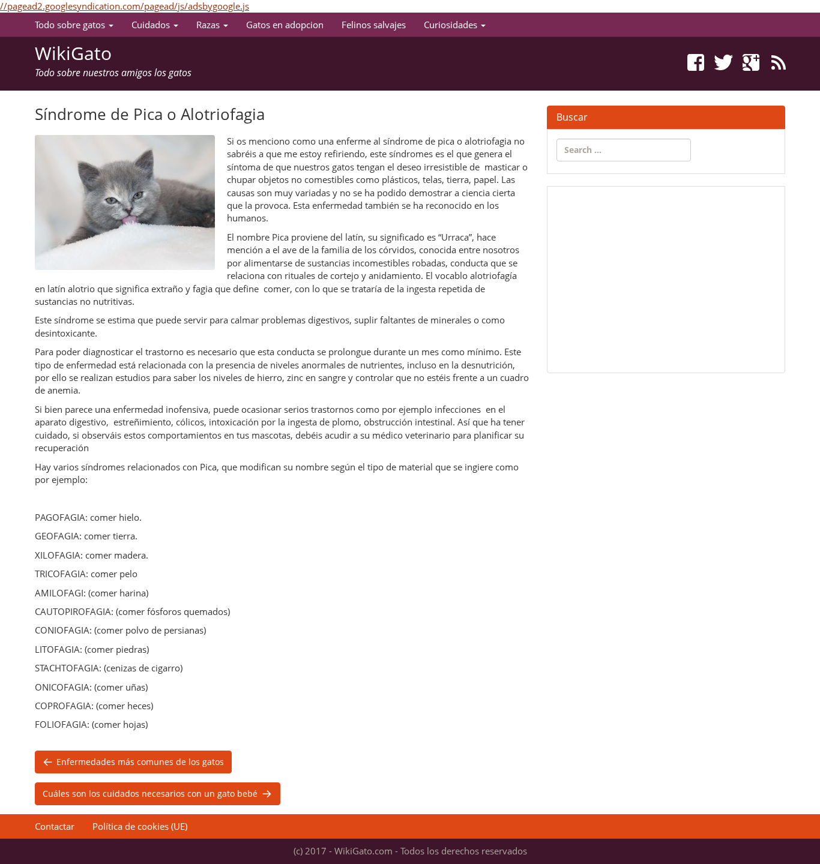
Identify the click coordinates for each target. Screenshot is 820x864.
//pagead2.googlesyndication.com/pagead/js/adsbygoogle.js (124, 6)
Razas (209, 25)
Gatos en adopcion (285, 25)
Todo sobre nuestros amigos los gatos (113, 72)
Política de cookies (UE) (139, 826)
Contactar (54, 826)
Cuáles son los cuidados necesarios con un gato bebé (151, 793)
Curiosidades (452, 25)
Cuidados (151, 25)
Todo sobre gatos (71, 25)
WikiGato (73, 53)
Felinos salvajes (374, 25)
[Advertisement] (666, 280)
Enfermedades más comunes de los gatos (139, 761)
